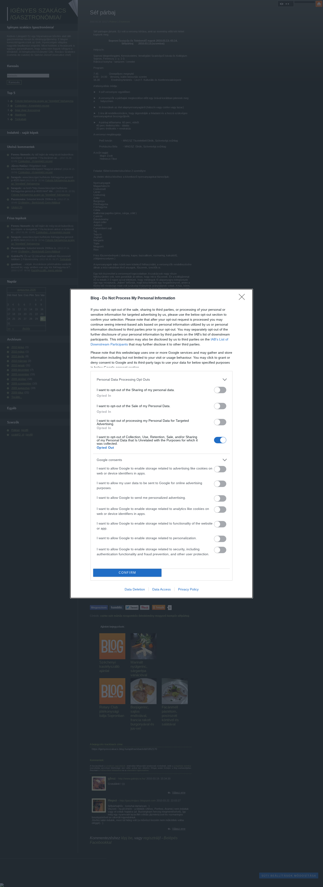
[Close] (243, 298)
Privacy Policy (188, 589)
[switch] (220, 390)
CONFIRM (127, 572)
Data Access (161, 589)
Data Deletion (135, 589)
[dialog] (161, 443)
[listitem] (161, 379)
